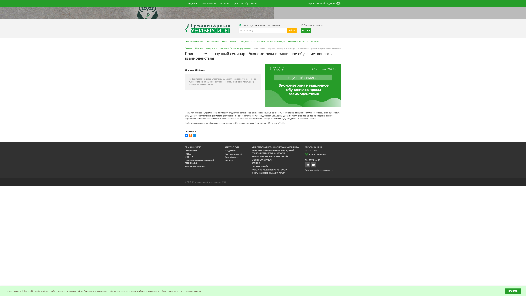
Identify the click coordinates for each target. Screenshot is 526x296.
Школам (224, 3)
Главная (188, 48)
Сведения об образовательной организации (263, 41)
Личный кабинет (232, 157)
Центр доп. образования (245, 3)
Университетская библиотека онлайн (270, 156)
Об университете (194, 41)
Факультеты (211, 48)
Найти (292, 30)
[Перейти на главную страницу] (207, 28)
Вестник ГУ (316, 41)
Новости (199, 48)
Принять (513, 291)
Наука (224, 41)
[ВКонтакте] (186, 135)
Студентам (192, 3)
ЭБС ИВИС (256, 163)
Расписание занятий (233, 154)
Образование (212, 41)
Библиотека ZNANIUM (261, 160)
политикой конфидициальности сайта (148, 291)
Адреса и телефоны (317, 154)
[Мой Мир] (194, 135)
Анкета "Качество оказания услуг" (268, 173)
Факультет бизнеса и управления (235, 48)
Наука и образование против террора (269, 170)
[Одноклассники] (190, 135)
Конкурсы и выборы (298, 41)
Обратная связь (311, 151)
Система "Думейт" (260, 166)
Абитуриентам (209, 3)
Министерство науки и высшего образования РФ (275, 147)
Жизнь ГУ (234, 41)
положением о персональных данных (184, 291)
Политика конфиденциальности (319, 170)
